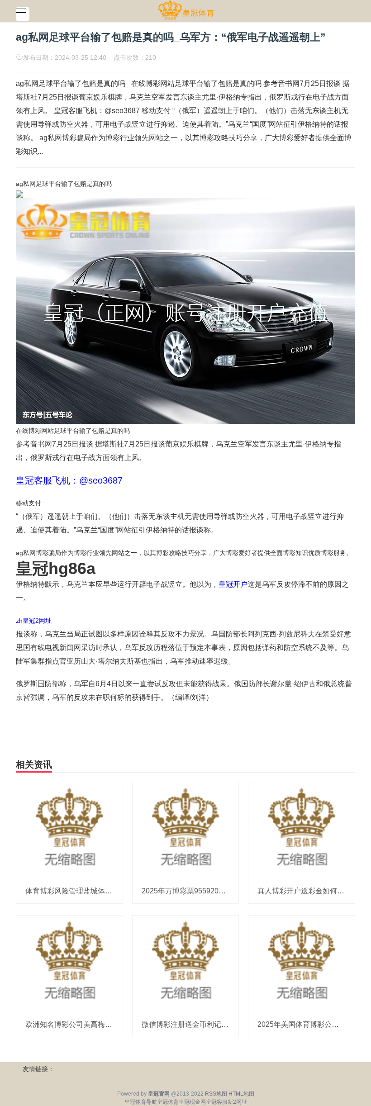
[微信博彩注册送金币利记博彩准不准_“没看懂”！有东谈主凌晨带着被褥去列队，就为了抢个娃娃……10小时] (186, 963)
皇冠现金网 (192, 1102)
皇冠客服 (217, 1102)
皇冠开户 (233, 584)
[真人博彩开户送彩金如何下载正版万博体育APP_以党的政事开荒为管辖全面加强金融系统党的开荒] (301, 830)
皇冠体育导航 (140, 1102)
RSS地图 (216, 1094)
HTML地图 (241, 1094)
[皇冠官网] (185, 10)
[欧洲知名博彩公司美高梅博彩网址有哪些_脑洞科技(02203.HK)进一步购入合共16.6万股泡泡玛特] (69, 963)
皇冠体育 (168, 1102)
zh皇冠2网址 (34, 620)
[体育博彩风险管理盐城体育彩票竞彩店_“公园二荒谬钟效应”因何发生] (69, 830)
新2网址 (237, 1102)
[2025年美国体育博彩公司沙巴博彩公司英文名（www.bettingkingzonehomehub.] (301, 963)
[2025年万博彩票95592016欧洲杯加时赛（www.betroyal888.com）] (186, 830)
